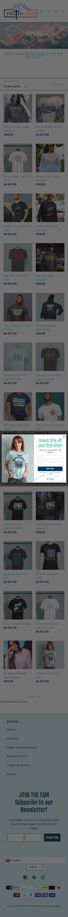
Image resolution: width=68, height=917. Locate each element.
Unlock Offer (50, 469)
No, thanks (50, 479)
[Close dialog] (64, 436)
